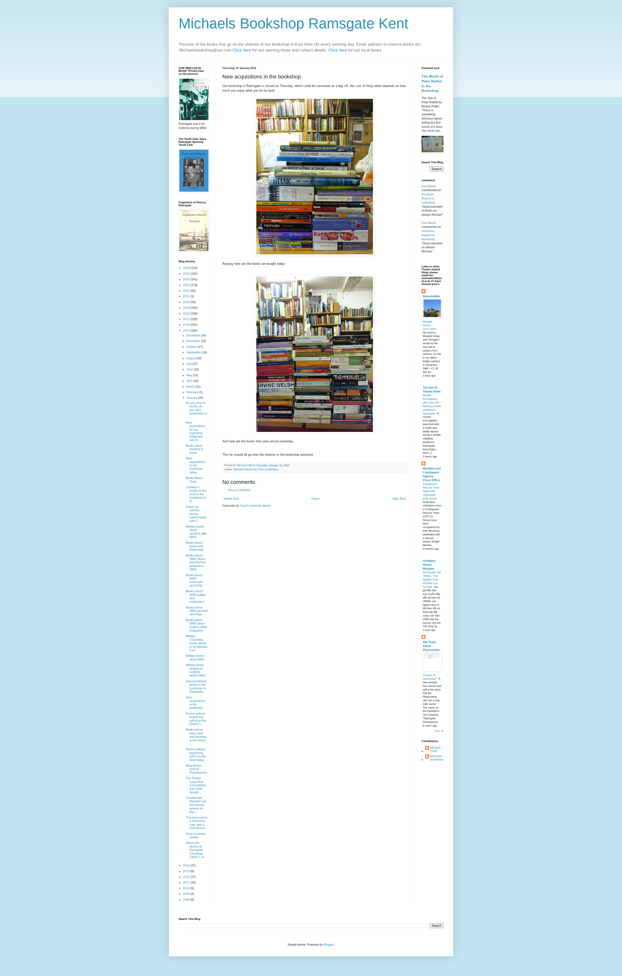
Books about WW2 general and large (196, 611)
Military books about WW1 (195, 657)
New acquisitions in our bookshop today (195, 465)
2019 (186, 307)
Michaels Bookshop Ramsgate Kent (293, 23)
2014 (186, 865)
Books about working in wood (194, 449)
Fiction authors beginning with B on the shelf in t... (196, 719)
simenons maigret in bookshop (428, 235)
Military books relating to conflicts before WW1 (196, 670)
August (191, 358)
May (189, 375)
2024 (186, 279)
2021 (186, 296)
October (192, 347)
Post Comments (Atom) (255, 505)
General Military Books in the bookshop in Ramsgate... (196, 686)
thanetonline (431, 296)
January (192, 398)
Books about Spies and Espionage (195, 546)
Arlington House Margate (429, 564)
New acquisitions (268, 469)
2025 (186, 273)
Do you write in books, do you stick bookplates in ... (196, 410)
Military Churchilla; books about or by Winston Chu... (196, 643)
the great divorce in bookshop (428, 198)
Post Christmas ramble (196, 835)
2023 (186, 285)
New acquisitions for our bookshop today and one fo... (195, 431)
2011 (186, 882)
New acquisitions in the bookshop (195, 703)
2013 (186, 871)
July (189, 364)
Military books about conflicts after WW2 (196, 532)
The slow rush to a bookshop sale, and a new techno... (196, 823)
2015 (186, 330)
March (190, 386)
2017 (186, 319)
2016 (186, 324)
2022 (186, 290)
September (194, 352)
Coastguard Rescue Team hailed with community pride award (431, 491)
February (192, 392)
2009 (186, 894)
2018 (186, 313)
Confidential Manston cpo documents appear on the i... (196, 805)
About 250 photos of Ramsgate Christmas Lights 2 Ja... (196, 850)
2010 (186, 888)
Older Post (399, 498)
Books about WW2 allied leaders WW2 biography (196, 625)
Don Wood (429, 186)
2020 (186, 302)
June (190, 369)
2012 (186, 877)
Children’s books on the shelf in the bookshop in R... (196, 494)
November (193, 341)
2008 (186, 899)
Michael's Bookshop (245, 469)
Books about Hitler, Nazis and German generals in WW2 (196, 562)
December (193, 335)
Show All (439, 731)
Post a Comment (239, 490)
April (189, 381)
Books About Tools (194, 479)
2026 (186, 268)
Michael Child (435, 749)
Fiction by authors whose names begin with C (196, 514)
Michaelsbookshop (436, 757)
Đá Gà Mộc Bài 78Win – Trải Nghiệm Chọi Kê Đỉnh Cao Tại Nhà (432, 579)
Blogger (329, 944)
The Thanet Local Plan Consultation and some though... (196, 785)
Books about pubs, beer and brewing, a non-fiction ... (196, 736)
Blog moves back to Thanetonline (196, 769)
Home (315, 498)
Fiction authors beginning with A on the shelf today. (196, 755)
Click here (242, 50)
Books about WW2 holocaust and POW (194, 580)
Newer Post (231, 498)
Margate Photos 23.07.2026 (430, 325)
